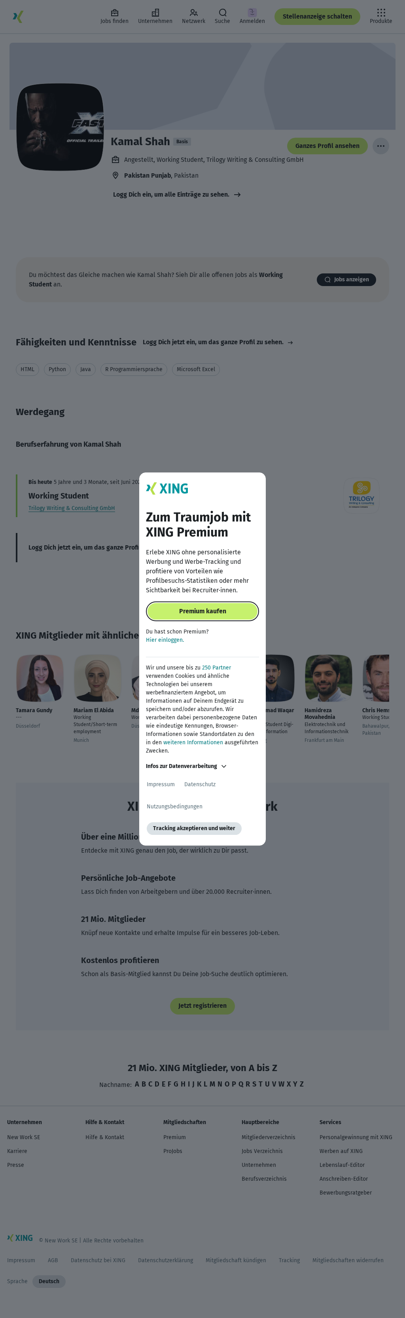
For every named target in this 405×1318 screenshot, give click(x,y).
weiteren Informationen (193, 742)
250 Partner (216, 667)
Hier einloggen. (165, 640)
